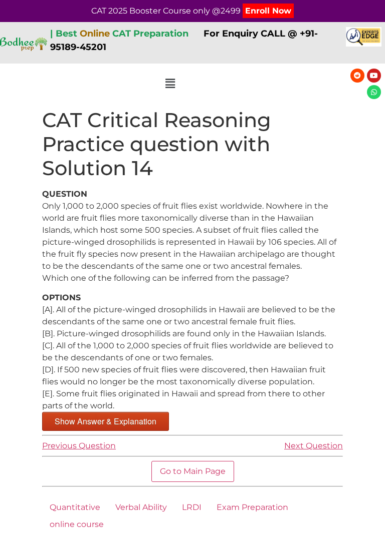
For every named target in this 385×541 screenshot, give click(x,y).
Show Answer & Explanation (105, 421)
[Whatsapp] (374, 92)
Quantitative (75, 507)
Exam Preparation (252, 507)
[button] (170, 84)
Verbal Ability (141, 507)
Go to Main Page (193, 471)
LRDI (192, 507)
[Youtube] (374, 76)
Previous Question (79, 445)
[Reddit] (357, 76)
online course (77, 524)
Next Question (313, 445)
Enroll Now (268, 11)
